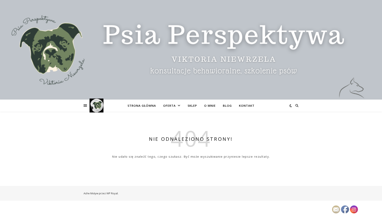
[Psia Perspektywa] (96, 105)
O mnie (210, 106)
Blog (227, 106)
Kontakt (246, 106)
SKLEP (192, 106)
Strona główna (142, 106)
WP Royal (112, 193)
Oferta (169, 106)
